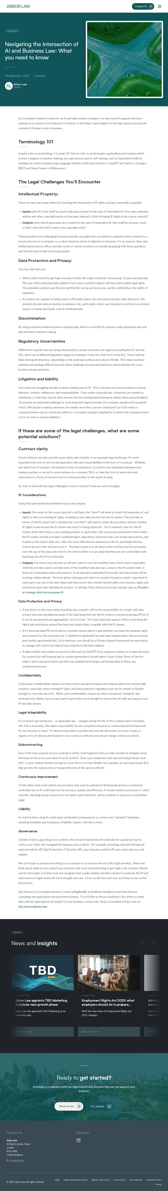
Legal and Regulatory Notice (76, 1180)
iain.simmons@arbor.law (32, 906)
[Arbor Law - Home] (18, 6)
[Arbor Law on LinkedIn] (78, 1140)
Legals (57, 1180)
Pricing (158, 1184)
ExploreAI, (80, 892)
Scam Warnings (135, 1180)
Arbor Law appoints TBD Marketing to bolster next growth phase (41, 1002)
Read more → (24, 1031)
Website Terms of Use (101, 1180)
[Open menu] (159, 6)
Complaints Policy (153, 1180)
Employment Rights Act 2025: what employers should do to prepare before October (108, 1004)
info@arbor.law (16, 1161)
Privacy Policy (119, 1180)
